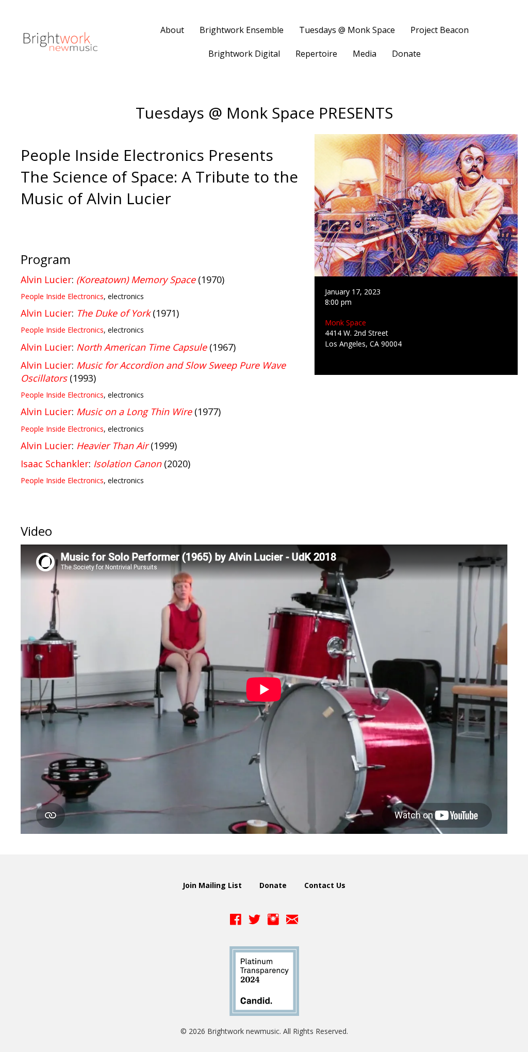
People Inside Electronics (62, 296)
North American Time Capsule (141, 347)
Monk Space (345, 322)
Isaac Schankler (55, 463)
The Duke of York (113, 313)
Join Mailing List (212, 885)
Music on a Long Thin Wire (134, 411)
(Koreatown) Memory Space (135, 279)
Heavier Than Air (112, 445)
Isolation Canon (127, 463)
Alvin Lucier (46, 279)
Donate (273, 885)
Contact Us (324, 885)
